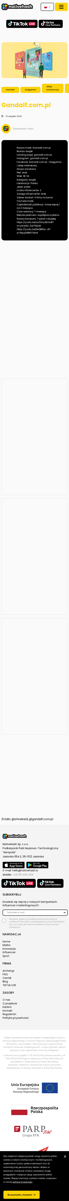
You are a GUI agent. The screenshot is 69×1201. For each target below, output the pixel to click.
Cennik (7, 978)
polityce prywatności (22, 1182)
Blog (5, 981)
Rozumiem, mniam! (20, 1194)
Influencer (9, 952)
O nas (6, 1000)
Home (6, 941)
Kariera (7, 1007)
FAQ (5, 974)
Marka (6, 945)
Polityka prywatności (16, 1018)
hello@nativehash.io (25, 870)
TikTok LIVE (9, 985)
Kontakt (8, 1011)
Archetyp (8, 971)
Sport (6, 956)
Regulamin (9, 1014)
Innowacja (9, 949)
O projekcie (10, 1003)
